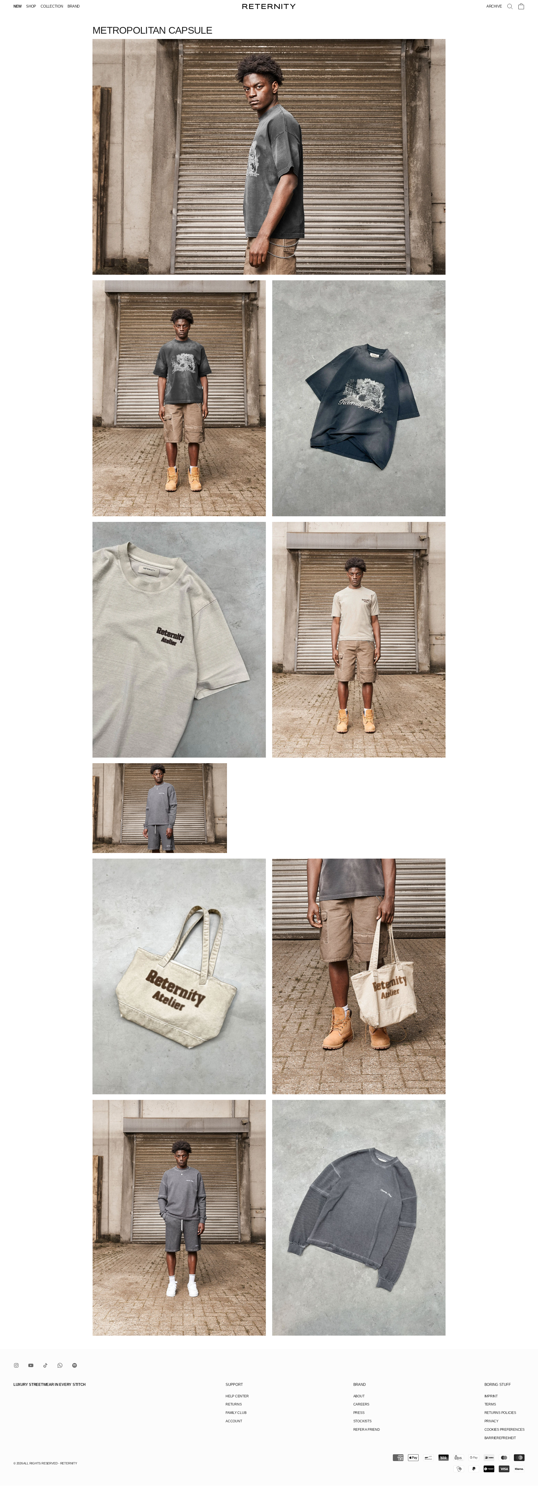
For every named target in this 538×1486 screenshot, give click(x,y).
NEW (17, 6)
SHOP (31, 6)
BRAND (74, 6)
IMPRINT (491, 1396)
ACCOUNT (234, 1421)
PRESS (359, 1413)
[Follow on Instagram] (16, 1365)
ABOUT (359, 1396)
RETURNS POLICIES (500, 1413)
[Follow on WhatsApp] (60, 1365)
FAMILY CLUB (236, 1413)
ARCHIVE (494, 6)
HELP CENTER (237, 1396)
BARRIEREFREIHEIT (500, 1438)
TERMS (490, 1404)
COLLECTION (52, 6)
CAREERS (361, 1404)
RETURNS (234, 1404)
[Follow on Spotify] (74, 1365)
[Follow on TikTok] (45, 1365)
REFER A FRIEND (366, 1430)
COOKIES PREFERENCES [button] (504, 1430)
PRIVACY (491, 1421)
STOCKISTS (362, 1421)
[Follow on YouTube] (31, 1365)
